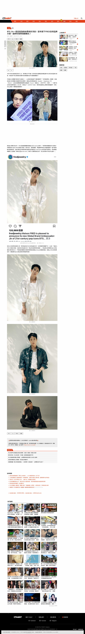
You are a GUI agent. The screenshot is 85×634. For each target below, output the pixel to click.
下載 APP (76, 18)
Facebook (33, 620)
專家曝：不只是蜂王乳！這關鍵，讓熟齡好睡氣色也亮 (22, 487)
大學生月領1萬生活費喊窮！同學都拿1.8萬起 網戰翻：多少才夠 (31, 513)
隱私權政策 (29, 632)
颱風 (65, 70)
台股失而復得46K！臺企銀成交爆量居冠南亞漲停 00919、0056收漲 (48, 577)
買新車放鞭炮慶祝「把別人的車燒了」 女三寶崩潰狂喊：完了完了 (25, 475)
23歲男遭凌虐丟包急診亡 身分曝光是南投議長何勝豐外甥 (15, 526)
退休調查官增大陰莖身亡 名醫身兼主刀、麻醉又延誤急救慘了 (49, 551)
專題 (77, 21)
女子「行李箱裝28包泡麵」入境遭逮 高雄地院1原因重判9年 (49, 539)
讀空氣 (65, 67)
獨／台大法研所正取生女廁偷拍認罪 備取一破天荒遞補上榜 (49, 564)
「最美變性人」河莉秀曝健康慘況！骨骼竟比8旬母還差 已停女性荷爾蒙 (15, 590)
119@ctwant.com (37, 493)
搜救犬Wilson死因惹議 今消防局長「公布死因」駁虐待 (32, 590)
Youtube (43, 620)
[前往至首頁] (7, 18)
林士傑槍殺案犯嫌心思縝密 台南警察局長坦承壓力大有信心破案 (22, 457)
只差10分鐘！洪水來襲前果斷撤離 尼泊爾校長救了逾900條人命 (32, 603)
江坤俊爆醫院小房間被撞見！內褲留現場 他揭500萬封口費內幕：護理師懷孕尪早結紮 (29, 477)
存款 (61, 67)
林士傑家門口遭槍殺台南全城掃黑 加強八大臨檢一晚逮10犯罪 (22, 452)
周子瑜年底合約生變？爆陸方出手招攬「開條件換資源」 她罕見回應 (15, 603)
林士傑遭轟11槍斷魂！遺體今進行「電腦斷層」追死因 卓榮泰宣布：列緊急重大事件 (29, 485)
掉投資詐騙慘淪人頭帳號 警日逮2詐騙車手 (18, 459)
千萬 (75, 67)
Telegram (54, 620)
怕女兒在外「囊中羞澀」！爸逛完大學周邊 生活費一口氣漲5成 (15, 513)
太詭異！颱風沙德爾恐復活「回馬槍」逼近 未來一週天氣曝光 (32, 564)
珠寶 (21, 39)
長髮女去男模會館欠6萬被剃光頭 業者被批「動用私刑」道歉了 (32, 577)
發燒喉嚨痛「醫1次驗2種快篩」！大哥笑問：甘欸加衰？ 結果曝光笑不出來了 (25, 462)
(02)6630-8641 (20, 493)
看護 (61, 70)
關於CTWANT (29, 617)
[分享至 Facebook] (5, 44)
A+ (8, 70)
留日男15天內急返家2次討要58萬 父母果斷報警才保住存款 (15, 577)
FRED (16, 39)
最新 (15, 21)
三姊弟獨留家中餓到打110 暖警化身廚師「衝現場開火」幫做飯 (32, 551)
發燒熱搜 (65, 617)
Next (5, 48)
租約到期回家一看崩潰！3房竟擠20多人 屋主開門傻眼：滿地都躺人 (15, 564)
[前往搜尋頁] (81, 18)
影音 (70, 21)
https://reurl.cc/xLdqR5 (30, 445)
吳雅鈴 (11, 36)
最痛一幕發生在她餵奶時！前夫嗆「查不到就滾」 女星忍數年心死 (15, 551)
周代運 (70, 67)
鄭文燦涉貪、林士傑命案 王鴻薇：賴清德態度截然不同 (20, 455)
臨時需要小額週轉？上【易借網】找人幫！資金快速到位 (15, 539)
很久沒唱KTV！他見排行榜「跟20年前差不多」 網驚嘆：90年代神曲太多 (48, 590)
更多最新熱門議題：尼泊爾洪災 (17, 483)
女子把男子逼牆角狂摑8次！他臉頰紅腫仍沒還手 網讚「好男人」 (31, 539)
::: (8, 23)
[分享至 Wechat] (5, 46)
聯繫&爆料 (41, 617)
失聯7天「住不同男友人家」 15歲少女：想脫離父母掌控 (22, 479)
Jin (12, 39)
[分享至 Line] (5, 42)
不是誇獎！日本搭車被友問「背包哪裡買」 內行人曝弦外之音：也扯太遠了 (48, 526)
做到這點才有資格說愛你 (47, 512)
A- (11, 70)
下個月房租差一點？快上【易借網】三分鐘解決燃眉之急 (32, 526)
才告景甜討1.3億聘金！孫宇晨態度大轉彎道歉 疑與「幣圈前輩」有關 (49, 603)
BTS (9, 39)
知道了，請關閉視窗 (78, 629)
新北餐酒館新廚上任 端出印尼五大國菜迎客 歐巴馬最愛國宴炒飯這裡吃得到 (27, 481)
